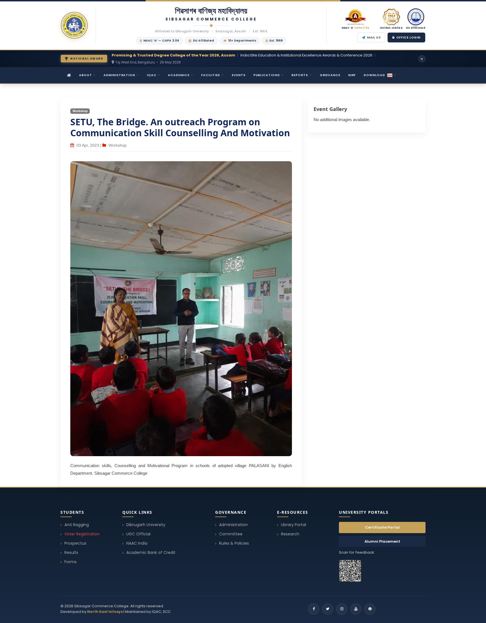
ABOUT (85, 75)
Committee (230, 534)
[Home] (69, 75)
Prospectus (75, 543)
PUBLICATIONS (266, 75)
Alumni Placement (382, 541)
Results (71, 552)
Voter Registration (82, 534)
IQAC (151, 75)
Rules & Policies (234, 543)
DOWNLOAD (374, 75)
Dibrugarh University (145, 524)
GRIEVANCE (330, 75)
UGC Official (138, 534)
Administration (233, 524)
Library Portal (293, 524)
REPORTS (299, 75)
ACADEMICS (178, 75)
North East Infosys (105, 611)
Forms (70, 562)
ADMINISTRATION (119, 75)
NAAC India (136, 543)
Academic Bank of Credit (151, 552)
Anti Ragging (76, 524)
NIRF (352, 75)
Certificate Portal (382, 527)
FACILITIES (210, 75)
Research (290, 534)
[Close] (421, 58)
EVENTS (238, 75)
